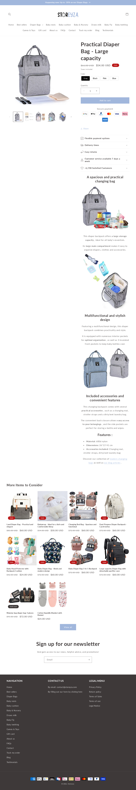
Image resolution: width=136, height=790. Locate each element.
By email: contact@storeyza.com (62, 687)
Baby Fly (10, 720)
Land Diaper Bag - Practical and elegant (20, 525)
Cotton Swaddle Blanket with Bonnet (50, 614)
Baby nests (11, 701)
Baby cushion (13, 706)
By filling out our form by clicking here (65, 692)
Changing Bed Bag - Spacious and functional (82, 525)
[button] (9, 14)
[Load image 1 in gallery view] (18, 117)
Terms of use (94, 701)
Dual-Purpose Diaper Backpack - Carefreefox (113, 525)
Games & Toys (13, 729)
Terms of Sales (95, 696)
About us (11, 739)
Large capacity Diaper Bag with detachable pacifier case (112, 570)
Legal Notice (94, 706)
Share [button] (85, 128)
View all (68, 627)
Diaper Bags (12, 696)
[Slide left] (9, 117)
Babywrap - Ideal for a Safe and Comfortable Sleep (51, 525)
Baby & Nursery (14, 710)
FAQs (9, 743)
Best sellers (12, 692)
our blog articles (112, 462)
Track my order (13, 753)
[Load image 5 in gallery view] (63, 117)
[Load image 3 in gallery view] (40, 117)
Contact (10, 748)
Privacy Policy (95, 687)
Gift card (10, 734)
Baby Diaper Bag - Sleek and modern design (49, 570)
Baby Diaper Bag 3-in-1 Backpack (83, 569)
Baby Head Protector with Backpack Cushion (17, 570)
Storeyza (71, 784)
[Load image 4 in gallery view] (51, 117)
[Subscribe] (89, 660)
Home (9, 687)
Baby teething (13, 724)
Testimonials (12, 762)
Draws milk (12, 715)
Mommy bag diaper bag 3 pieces (20, 613)
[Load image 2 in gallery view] (29, 117)
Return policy (95, 692)
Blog (8, 757)
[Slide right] (71, 117)
